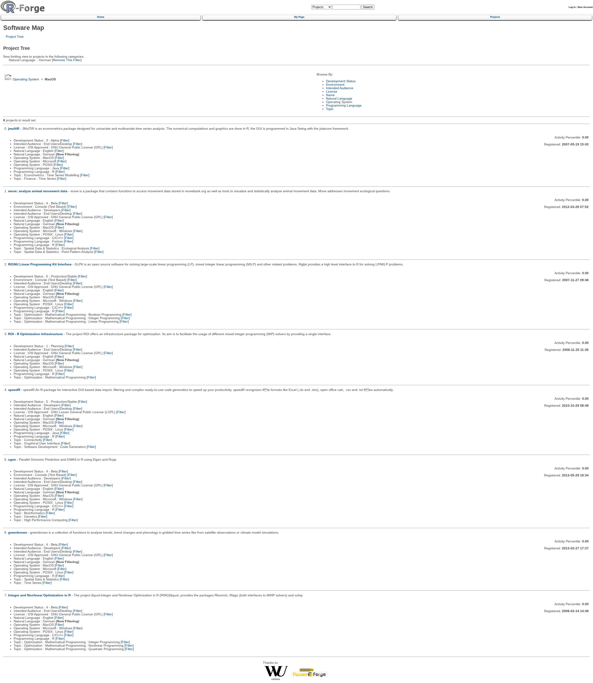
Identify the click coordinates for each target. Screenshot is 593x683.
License (331, 91)
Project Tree (15, 36)
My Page (299, 17)
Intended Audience (339, 88)
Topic (330, 109)
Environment (335, 84)
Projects (495, 17)
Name (330, 95)
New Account (585, 7)
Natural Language (339, 98)
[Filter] (64, 140)
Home (100, 17)
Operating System (26, 79)
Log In (572, 7)
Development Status (341, 81)
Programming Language (344, 105)
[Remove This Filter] (66, 60)
